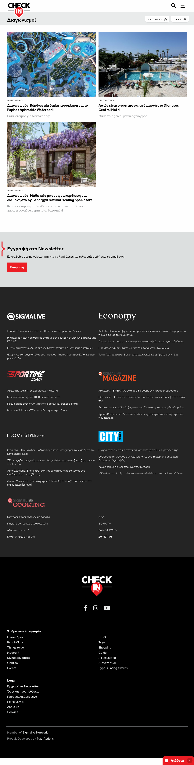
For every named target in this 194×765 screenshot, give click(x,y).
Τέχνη (102, 642)
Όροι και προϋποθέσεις (23, 691)
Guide (103, 652)
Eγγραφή (17, 267)
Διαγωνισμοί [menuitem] (155, 19)
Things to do (15, 647)
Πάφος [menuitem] (178, 19)
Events (11, 668)
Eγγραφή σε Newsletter (23, 686)
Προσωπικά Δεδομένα (22, 696)
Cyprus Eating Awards (113, 668)
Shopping (105, 647)
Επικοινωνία (15, 702)
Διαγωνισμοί (21, 20)
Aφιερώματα (107, 658)
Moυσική (13, 652)
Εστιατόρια (15, 637)
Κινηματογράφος (18, 658)
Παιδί (102, 637)
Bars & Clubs (15, 642)
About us (13, 707)
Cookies (12, 712)
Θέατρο (12, 663)
